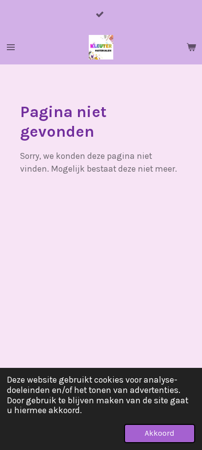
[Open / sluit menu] (11, 47)
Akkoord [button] (160, 433)
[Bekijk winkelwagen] (191, 47)
